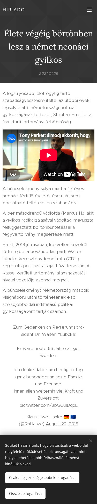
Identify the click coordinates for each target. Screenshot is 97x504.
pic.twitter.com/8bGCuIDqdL (48, 405)
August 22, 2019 (62, 424)
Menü (89, 9)
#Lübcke (66, 334)
